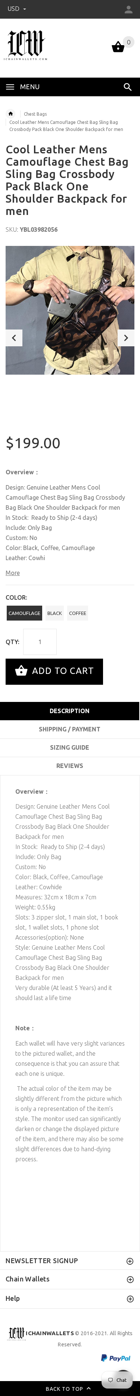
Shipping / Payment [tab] (69, 729)
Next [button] (126, 338)
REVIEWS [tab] (69, 765)
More (13, 572)
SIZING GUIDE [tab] (69, 747)
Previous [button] (14, 338)
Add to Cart (61, 671)
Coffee (77, 613)
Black (54, 613)
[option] (70, 310)
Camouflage (24, 613)
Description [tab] (70, 711)
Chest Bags (35, 114)
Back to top (65, 1389)
